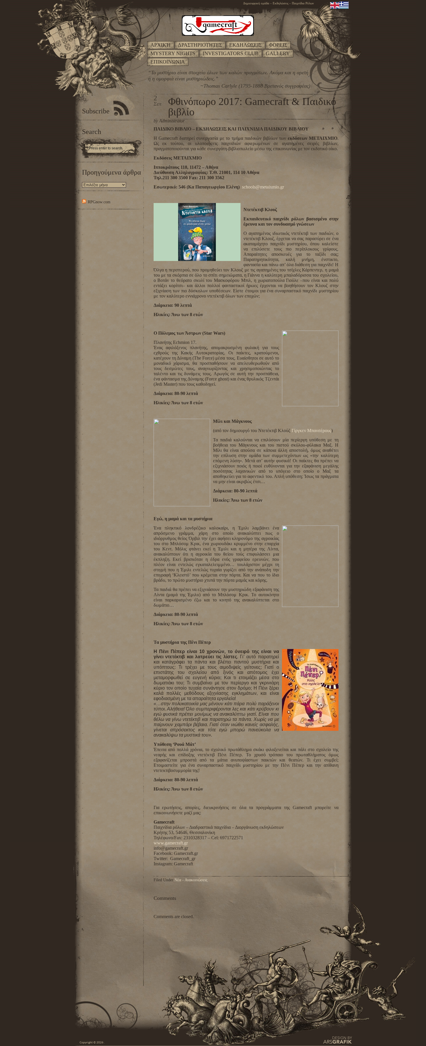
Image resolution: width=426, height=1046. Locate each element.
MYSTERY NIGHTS (172, 53)
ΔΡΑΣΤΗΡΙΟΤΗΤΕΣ (200, 45)
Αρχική (160, 45)
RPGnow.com (99, 202)
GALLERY (278, 53)
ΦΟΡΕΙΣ (278, 45)
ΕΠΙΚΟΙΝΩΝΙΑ (167, 62)
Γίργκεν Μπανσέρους (311, 430)
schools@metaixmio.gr (263, 186)
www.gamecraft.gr (171, 842)
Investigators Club (230, 53)
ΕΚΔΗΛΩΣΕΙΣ (245, 45)
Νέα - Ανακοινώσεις (190, 880)
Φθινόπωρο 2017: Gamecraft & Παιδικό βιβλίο (252, 107)
